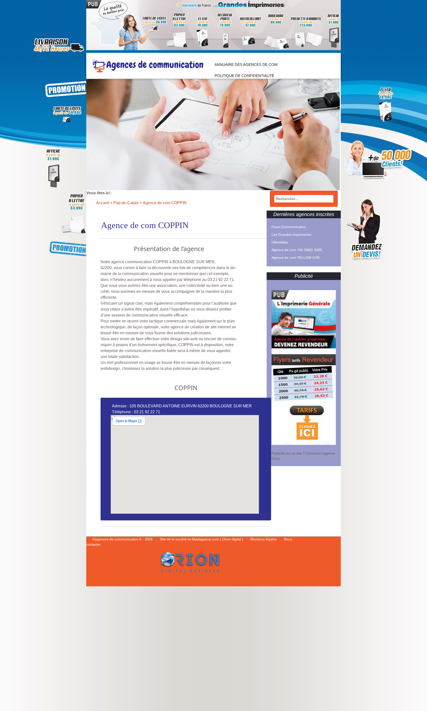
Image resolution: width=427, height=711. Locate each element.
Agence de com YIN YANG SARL (297, 250)
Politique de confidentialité (244, 76)
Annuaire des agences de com (246, 64)
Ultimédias (280, 242)
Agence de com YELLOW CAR (296, 257)
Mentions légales (264, 539)
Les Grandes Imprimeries (291, 235)
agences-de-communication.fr (118, 539)
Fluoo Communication (289, 227)
